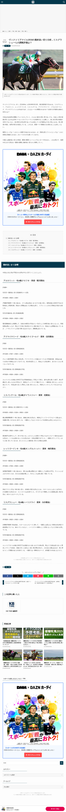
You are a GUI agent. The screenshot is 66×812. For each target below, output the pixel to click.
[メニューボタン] (2, 2)
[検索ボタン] (64, 2)
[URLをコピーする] (58, 575)
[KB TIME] (33, 2)
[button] (7, 575)
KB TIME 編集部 (11, 611)
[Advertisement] (33, 18)
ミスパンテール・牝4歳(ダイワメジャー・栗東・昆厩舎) (26, 245)
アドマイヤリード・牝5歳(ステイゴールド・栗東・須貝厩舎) (27, 243)
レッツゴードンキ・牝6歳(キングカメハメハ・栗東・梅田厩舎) (28, 247)
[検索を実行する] (61, 763)
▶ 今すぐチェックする (33, 222)
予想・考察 (7, 45)
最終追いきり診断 (13, 238)
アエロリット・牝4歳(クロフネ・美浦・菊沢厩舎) (24, 240)
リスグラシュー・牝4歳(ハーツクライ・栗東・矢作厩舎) (26, 250)
